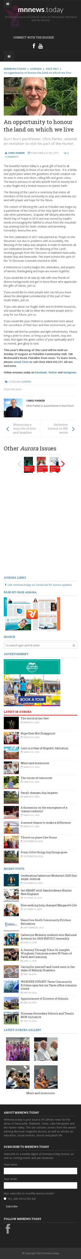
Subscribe (12, 1206)
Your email (10, 1179)
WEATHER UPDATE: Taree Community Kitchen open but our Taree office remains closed (49, 985)
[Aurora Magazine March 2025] (28, 464)
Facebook (41, 372)
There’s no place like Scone (39, 837)
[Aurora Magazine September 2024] (54, 464)
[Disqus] (40, 525)
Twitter (52, 372)
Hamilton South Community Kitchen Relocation (46, 921)
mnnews (40, 9)
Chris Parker (35, 400)
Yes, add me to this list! (22, 1198)
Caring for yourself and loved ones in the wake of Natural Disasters (48, 968)
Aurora (26, 381)
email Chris (21, 362)
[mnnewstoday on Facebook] (34, 45)
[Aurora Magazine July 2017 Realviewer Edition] (32, 614)
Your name (10, 1164)
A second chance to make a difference (46, 822)
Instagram (69, 372)
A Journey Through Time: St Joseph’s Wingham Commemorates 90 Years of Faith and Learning (46, 953)
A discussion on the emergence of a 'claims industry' (44, 809)
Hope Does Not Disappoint (38, 733)
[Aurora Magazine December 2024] (41, 464)
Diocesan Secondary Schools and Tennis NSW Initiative (47, 1015)
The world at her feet (35, 718)
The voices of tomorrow (36, 778)
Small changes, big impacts (39, 793)
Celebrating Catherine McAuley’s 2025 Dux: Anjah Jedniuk (49, 877)
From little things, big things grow (44, 852)
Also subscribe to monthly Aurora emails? (29, 1193)
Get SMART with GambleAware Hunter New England (46, 892)
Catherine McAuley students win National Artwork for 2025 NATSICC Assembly (49, 936)
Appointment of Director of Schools (44, 998)
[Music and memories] (18, 1049)
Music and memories (35, 763)
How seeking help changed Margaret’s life (49, 905)
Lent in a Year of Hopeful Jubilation (44, 748)
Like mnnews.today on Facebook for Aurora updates (40, 585)
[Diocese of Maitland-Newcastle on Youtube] (40, 45)
